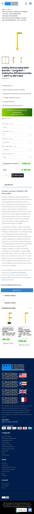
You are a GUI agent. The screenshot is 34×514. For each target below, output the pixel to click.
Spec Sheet (17, 290)
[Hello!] (26, 3)
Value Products (6, 436)
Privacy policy (6, 471)
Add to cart (19, 175)
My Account (5, 484)
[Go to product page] (9, 318)
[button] (3, 3)
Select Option (9, 343)
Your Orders (5, 486)
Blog (3, 473)
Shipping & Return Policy (9, 467)
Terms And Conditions (8, 469)
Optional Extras (9, 154)
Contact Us (5, 465)
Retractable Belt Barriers (9, 438)
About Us (4, 463)
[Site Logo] (11, 4)
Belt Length (7, 131)
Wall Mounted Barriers (8, 447)
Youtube (4, 475)
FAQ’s (3, 488)
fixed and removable (23, 326)
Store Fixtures (6, 455)
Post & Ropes (6, 442)
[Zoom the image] (14, 374)
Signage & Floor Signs (8, 449)
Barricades (5, 451)
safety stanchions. (8, 280)
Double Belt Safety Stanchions (9, 326)
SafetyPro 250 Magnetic (18, 273)
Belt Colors (7, 139)
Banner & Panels (7, 444)
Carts (3, 453)
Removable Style (9, 146)
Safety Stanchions (7, 440)
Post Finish (7, 124)
